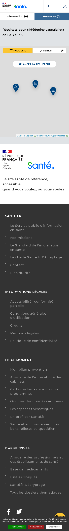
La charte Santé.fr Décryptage (36, 257)
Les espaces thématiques (31, 409)
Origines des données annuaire (36, 401)
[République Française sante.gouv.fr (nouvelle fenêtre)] (13, 168)
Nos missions (21, 238)
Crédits (16, 325)
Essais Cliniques (23, 477)
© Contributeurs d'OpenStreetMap (51, 135)
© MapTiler (28, 135)
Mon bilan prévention (28, 369)
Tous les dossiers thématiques (35, 492)
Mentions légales (24, 333)
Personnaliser (54, 527)
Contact (17, 265)
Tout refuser (36, 527)
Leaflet (19, 135)
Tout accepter (18, 527)
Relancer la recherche (34, 64)
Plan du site (20, 273)
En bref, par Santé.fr (27, 417)
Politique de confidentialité (33, 341)
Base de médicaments (29, 469)
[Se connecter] (64, 6)
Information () (17, 16)
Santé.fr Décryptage (27, 485)
